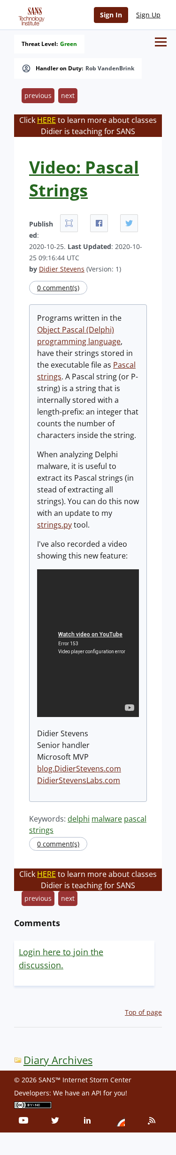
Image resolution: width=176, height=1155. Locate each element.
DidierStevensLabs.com (78, 780)
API (96, 1092)
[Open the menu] (160, 41)
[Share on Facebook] (99, 223)
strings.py (54, 525)
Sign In (111, 14)
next (68, 95)
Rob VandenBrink (109, 68)
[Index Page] (30, 15)
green (68, 44)
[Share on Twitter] (129, 223)
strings (41, 830)
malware (107, 819)
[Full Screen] (69, 223)
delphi (79, 819)
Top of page (143, 1012)
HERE (46, 120)
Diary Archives (57, 1060)
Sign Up (148, 14)
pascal (135, 819)
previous (38, 95)
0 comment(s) (58, 287)
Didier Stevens (61, 268)
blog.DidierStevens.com (79, 768)
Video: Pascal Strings (84, 179)
